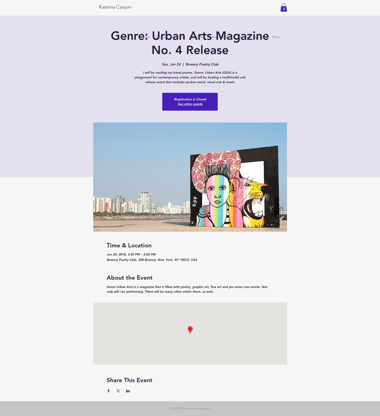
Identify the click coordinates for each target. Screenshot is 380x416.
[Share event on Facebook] (108, 390)
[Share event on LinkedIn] (128, 390)
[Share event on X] (118, 390)
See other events (190, 104)
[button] (283, 7)
